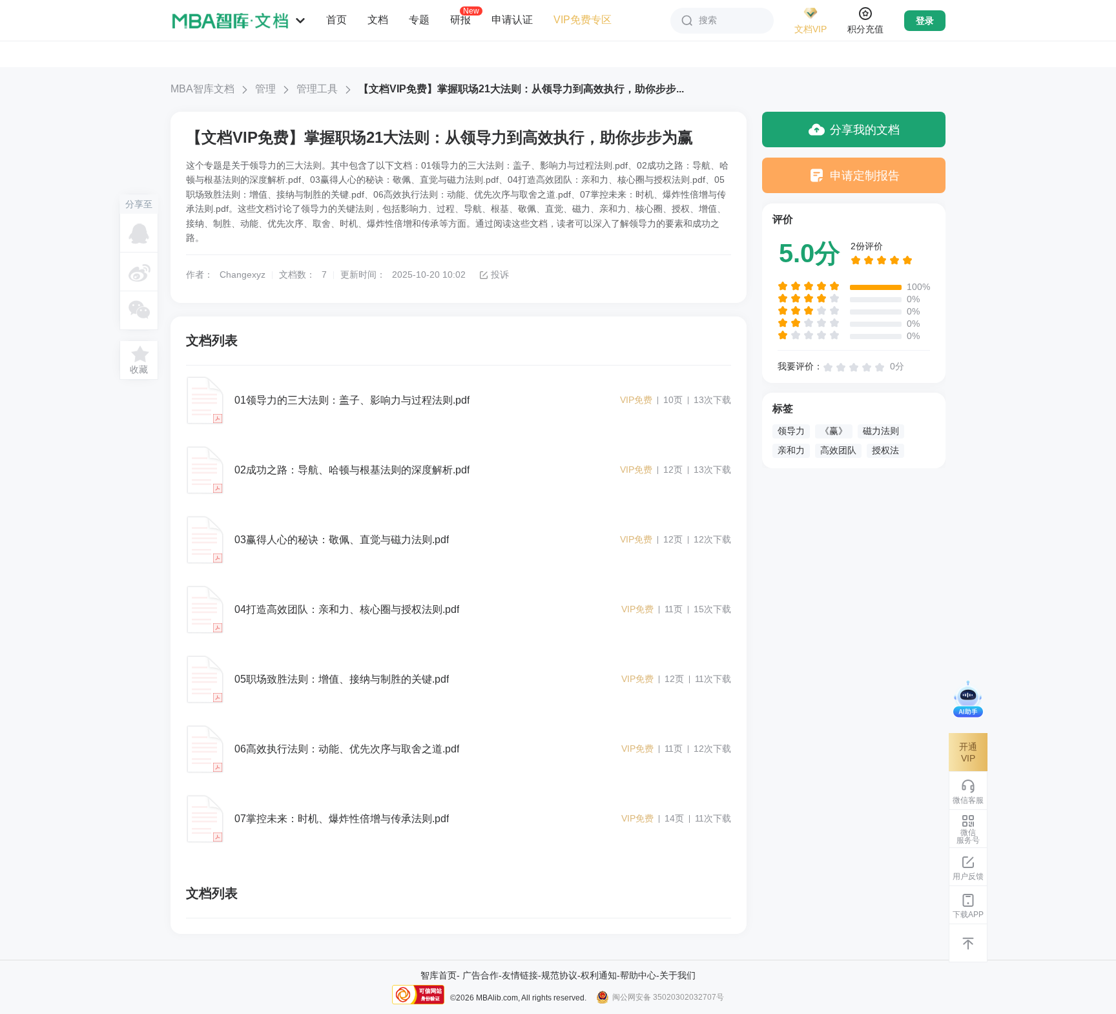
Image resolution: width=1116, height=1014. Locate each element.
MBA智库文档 (202, 88)
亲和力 (791, 450)
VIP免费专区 (582, 19)
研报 (460, 19)
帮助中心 (638, 975)
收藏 (139, 369)
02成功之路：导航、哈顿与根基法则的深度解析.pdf (352, 469)
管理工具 (317, 88)
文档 (377, 19)
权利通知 (599, 975)
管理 (265, 88)
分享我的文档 (865, 129)
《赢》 (833, 431)
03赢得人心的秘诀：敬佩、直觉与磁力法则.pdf (341, 539)
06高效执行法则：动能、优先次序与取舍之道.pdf (346, 748)
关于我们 (677, 975)
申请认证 (512, 19)
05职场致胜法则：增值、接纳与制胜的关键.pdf (341, 679)
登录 (925, 21)
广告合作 (480, 975)
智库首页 (438, 975)
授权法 (885, 450)
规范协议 (559, 975)
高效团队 (838, 450)
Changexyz (242, 274)
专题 (419, 19)
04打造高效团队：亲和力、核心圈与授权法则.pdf (346, 609)
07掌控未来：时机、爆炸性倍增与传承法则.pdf (341, 818)
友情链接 (520, 975)
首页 (336, 19)
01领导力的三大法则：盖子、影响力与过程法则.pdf (352, 400)
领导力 (791, 431)
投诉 (500, 274)
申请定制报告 (865, 175)
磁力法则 (881, 431)
